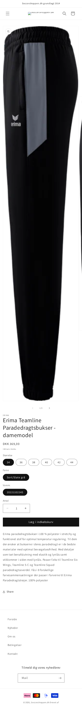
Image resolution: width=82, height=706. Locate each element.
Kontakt (13, 653)
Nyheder (13, 628)
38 (33, 462)
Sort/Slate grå (16, 477)
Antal (6, 500)
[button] (7, 13)
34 (8, 462)
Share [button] (10, 591)
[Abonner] (60, 678)
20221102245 (15, 492)
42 (59, 462)
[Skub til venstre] (32, 408)
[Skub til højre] (49, 408)
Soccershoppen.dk (40, 702)
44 (71, 462)
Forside (12, 619)
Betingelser (15, 645)
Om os (11, 636)
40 (46, 462)
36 (21, 462)
